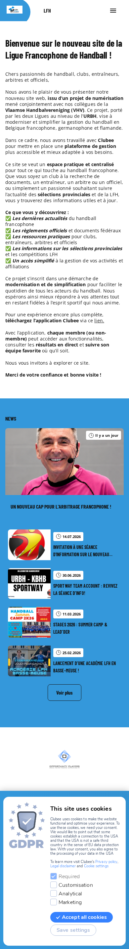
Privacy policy (106, 861)
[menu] (113, 11)
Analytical (70, 893)
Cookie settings (96, 866)
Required (69, 876)
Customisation (76, 885)
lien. (99, 320)
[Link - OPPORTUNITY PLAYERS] (64, 759)
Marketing (70, 902)
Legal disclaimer (63, 866)
